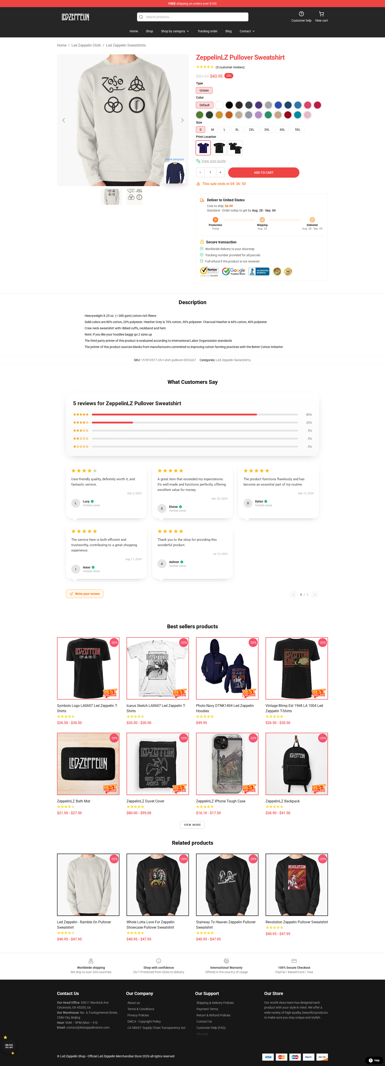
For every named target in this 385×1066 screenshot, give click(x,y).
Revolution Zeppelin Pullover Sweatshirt (297, 922)
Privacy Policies (138, 1015)
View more (192, 824)
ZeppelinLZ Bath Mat (73, 801)
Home (61, 45)
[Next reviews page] (315, 595)
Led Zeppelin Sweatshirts (126, 45)
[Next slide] (182, 120)
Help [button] (377, 1060)
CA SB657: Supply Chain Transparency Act (156, 1027)
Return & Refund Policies (213, 1015)
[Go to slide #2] (134, 197)
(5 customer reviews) (230, 67)
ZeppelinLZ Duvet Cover (145, 801)
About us (133, 1003)
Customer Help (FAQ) (211, 1027)
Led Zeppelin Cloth (86, 45)
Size (199, 122)
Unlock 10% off (9, 1046)
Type (199, 83)
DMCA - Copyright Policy (144, 1021)
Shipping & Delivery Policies (215, 1003)
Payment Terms (207, 1009)
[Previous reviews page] (293, 595)
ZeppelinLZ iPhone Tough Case (220, 801)
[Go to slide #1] (111, 197)
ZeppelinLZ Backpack (283, 801)
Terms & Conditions (140, 1009)
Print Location (206, 136)
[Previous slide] (64, 120)
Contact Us (204, 1021)
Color (200, 97)
